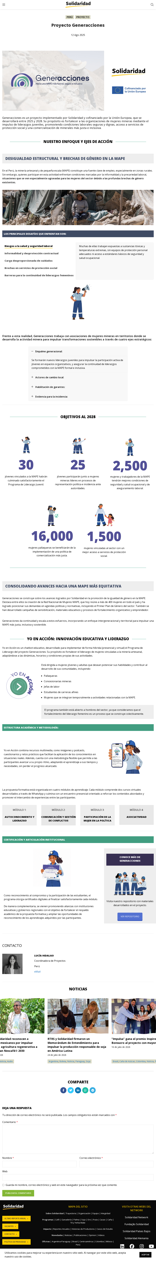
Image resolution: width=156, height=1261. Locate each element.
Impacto (47, 1229)
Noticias (68, 1235)
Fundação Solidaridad (136, 1224)
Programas (47, 1219)
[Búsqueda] (152, 5)
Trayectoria (71, 1213)
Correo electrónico (91, 1158)
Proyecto (82, 17)
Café (57, 1219)
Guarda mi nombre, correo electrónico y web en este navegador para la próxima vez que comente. (61, 1185)
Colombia (140, 1061)
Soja (88, 1061)
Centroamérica (86, 1241)
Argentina (53, 1061)
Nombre (8, 1158)
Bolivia (62, 1061)
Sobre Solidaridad (55, 1213)
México (109, 1241)
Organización (84, 1213)
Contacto (9, 1234)
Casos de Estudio (105, 1229)
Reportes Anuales (61, 1229)
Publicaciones (80, 1235)
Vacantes (9, 1226)
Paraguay (80, 1061)
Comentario (10, 1122)
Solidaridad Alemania (136, 1238)
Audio (10, 1061)
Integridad (105, 1213)
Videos (101, 1235)
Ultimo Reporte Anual (15, 1218)
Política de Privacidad (15, 1242)
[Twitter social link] (71, 1090)
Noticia (70, 1061)
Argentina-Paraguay (61, 1241)
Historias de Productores (83, 1229)
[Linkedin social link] (78, 1090)
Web (4, 1171)
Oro (89, 1219)
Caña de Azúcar (127, 1061)
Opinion (92, 1235)
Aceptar (145, 1254)
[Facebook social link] (63, 1090)
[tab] (39, 246)
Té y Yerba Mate (77, 1222)
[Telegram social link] (93, 1090)
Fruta (95, 1219)
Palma (76, 1219)
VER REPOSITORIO (130, 916)
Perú (70, 17)
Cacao (102, 1219)
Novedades (57, 1235)
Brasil (115, 1061)
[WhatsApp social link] (85, 1090)
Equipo (95, 1213)
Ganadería (67, 1219)
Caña (109, 1219)
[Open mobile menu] (4, 5)
